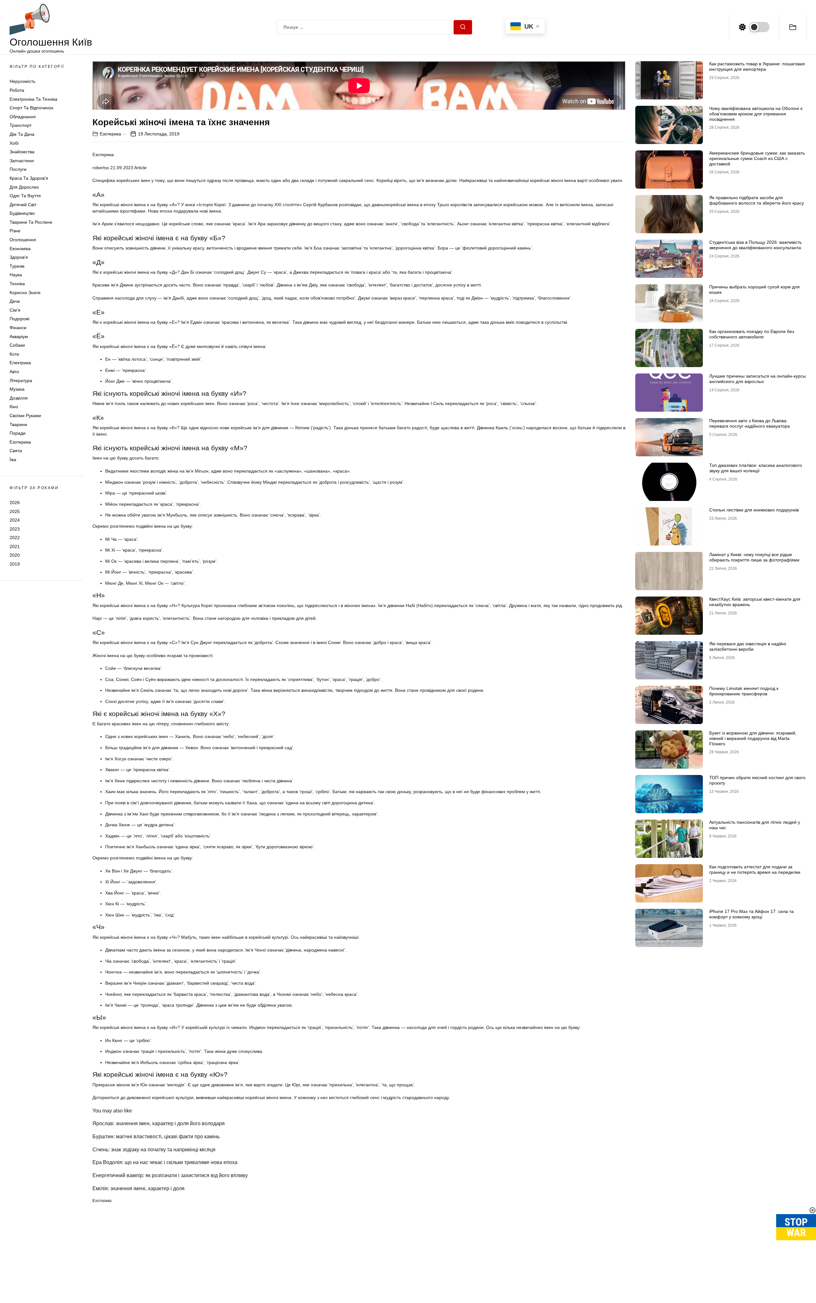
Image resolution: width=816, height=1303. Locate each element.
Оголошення (23, 239)
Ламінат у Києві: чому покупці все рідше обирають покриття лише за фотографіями (754, 557)
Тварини (18, 424)
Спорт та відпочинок (31, 107)
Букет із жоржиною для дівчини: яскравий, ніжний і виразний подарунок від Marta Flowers (753, 738)
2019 (15, 564)
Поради (18, 433)
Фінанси (18, 327)
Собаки (17, 345)
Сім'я (15, 310)
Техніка (17, 283)
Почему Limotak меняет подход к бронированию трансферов (743, 691)
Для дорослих (24, 187)
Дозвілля (19, 398)
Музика (17, 389)
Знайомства (22, 151)
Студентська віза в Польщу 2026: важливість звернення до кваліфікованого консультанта (755, 245)
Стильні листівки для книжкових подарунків (754, 509)
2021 (15, 546)
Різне (15, 230)
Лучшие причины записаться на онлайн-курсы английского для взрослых (757, 378)
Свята (16, 450)
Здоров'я (19, 257)
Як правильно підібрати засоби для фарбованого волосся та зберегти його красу (756, 200)
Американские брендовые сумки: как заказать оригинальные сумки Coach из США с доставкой (757, 158)
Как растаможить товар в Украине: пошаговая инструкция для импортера (757, 66)
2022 (15, 537)
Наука (16, 274)
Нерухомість (22, 81)
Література (21, 380)
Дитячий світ (23, 204)
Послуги (18, 169)
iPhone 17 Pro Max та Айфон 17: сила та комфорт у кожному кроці (751, 914)
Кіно (14, 406)
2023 (15, 529)
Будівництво (22, 213)
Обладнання (23, 116)
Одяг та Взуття (25, 195)
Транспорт (21, 125)
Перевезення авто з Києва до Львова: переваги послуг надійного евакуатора (749, 423)
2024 (15, 520)
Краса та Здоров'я (29, 178)
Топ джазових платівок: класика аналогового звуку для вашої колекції (755, 468)
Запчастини (22, 160)
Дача (15, 301)
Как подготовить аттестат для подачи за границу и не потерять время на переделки (754, 869)
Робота (17, 90)
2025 (15, 511)
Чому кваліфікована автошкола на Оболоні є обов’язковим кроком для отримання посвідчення (756, 114)
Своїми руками (25, 415)
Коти (14, 354)
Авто (14, 371)
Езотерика (20, 442)
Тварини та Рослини (31, 222)
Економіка (20, 248)
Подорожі (19, 318)
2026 (15, 502)
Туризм (17, 266)
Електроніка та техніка (33, 99)
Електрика (20, 362)
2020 (15, 555)
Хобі (14, 143)
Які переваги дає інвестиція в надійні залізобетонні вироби (747, 646)
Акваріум (19, 336)
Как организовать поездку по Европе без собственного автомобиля (751, 334)
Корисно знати (25, 292)
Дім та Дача (22, 134)
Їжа (13, 459)
